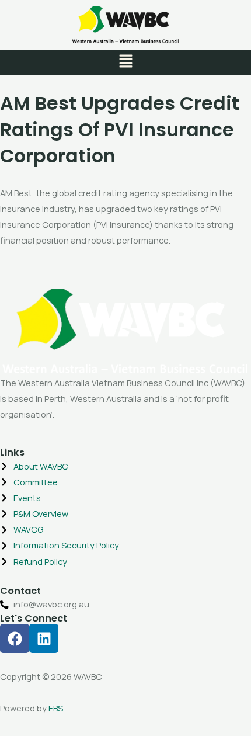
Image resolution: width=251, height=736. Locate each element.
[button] (125, 62)
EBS (55, 708)
